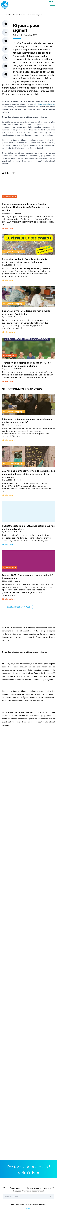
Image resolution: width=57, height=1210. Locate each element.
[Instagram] (28, 1172)
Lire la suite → (9, 228)
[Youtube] (38, 1172)
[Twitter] (19, 1172)
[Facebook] (23, 1172)
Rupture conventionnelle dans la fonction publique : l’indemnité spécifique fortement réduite (26, 207)
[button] (6, 24)
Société (28, 1208)
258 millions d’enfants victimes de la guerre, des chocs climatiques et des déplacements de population (28, 474)
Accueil (7, 15)
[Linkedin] (33, 1172)
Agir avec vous (9, 197)
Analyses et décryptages (13, 252)
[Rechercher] (51, 1196)
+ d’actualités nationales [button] (17, 607)
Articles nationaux (18, 15)
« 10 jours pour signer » (44, 104)
